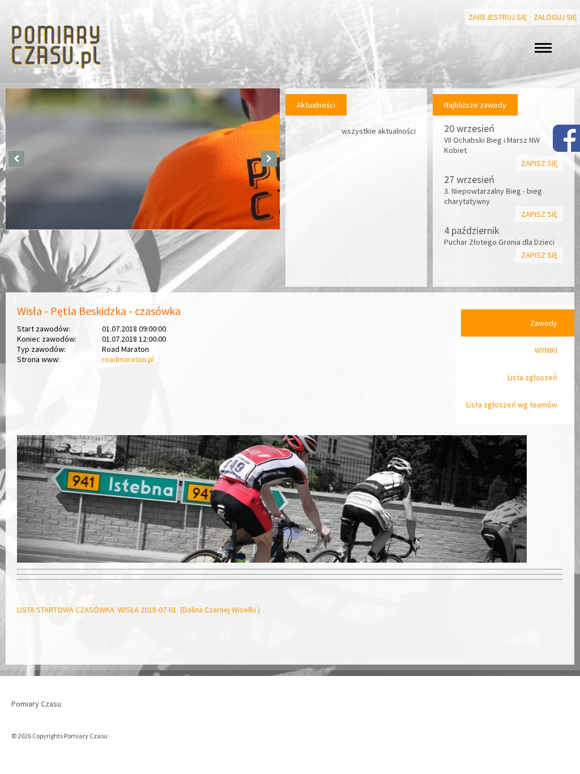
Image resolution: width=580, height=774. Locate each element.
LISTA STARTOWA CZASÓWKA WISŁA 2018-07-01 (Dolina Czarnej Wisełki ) (138, 610)
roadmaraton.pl (128, 359)
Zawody (543, 323)
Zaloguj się (555, 17)
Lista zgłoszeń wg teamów (511, 404)
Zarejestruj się (497, 17)
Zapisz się (539, 163)
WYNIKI (546, 350)
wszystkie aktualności (379, 131)
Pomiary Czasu (36, 704)
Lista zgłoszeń (532, 377)
